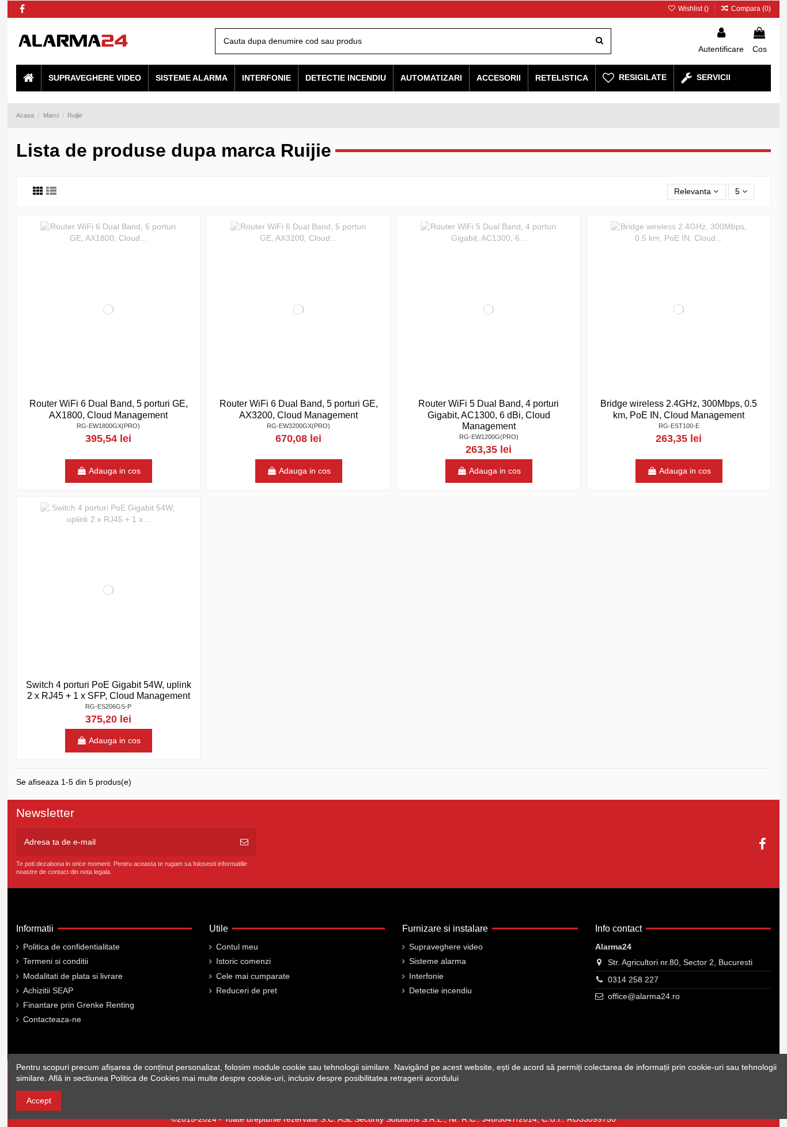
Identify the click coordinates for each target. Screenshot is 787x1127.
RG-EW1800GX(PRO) (108, 425)
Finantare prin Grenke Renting (78, 1004)
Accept (39, 1100)
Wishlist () (693, 9)
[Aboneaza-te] (244, 842)
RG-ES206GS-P (108, 706)
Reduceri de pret (246, 990)
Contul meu (237, 946)
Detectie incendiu (440, 990)
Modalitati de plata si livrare (73, 976)
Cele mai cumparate (253, 976)
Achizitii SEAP (48, 990)
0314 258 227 (633, 979)
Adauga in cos (115, 470)
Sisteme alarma (437, 961)
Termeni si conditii (55, 961)
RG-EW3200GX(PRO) (298, 425)
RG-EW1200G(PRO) (489, 436)
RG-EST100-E (679, 425)
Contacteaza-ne (52, 1019)
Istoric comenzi (243, 961)
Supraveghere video (446, 946)
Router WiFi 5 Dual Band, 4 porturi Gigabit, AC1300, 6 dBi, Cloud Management (488, 414)
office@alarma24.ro (644, 996)
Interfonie (426, 976)
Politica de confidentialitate (71, 946)
